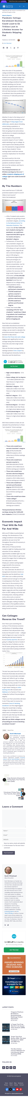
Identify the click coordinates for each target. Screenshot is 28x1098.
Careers (16, 1085)
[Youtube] (17, 1090)
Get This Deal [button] (14, 366)
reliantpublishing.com (17, 1093)
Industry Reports (7, 15)
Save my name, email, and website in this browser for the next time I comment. (14, 845)
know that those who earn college (14, 337)
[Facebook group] (6, 1090)
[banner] (14, 364)
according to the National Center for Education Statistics (15, 223)
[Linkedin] (13, 1090)
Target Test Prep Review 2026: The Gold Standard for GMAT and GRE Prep (18, 1039)
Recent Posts (11, 730)
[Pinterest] (20, 1090)
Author (4, 730)
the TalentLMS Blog (14, 759)
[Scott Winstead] (6, 739)
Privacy (6, 1085)
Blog (15, 1083)
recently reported (11, 639)
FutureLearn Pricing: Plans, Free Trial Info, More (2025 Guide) (12, 793)
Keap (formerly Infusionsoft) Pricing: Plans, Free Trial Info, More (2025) (16, 779)
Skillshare (5, 692)
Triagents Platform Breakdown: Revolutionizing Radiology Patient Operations (17, 1015)
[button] (20, 6)
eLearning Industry (9, 911)
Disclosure (20, 1083)
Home (6, 1083)
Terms (11, 1085)
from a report (17, 350)
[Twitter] (10, 1090)
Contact (21, 1085)
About (11, 1083)
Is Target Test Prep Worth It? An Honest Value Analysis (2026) (18, 1025)
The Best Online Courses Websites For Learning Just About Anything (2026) (18, 1051)
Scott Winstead (7, 43)
